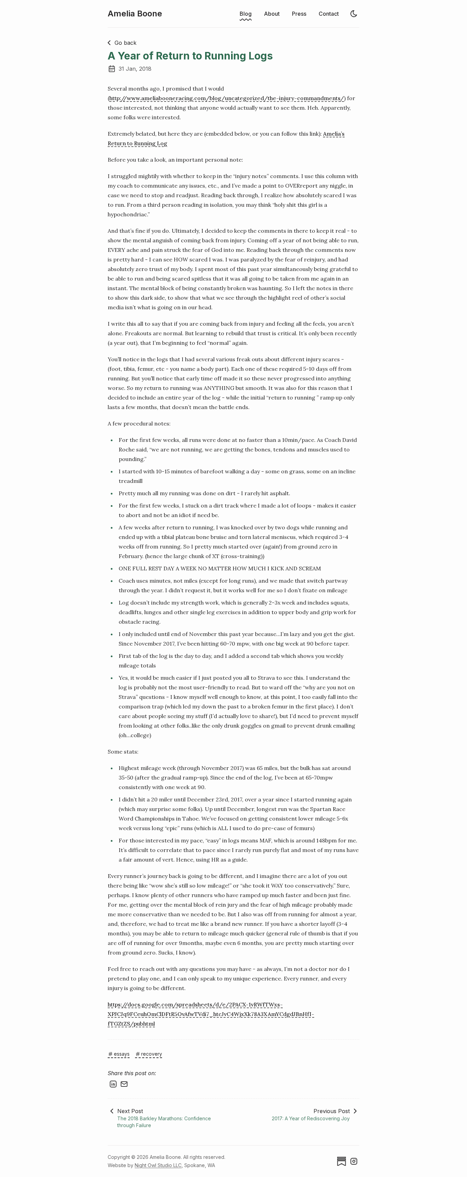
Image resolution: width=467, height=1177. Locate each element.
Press (299, 13)
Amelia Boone (135, 13)
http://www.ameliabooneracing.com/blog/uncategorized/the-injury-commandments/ (226, 98)
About (272, 13)
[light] (353, 13)
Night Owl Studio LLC (158, 1165)
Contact (329, 13)
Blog (246, 13)
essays (122, 1054)
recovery (151, 1054)
